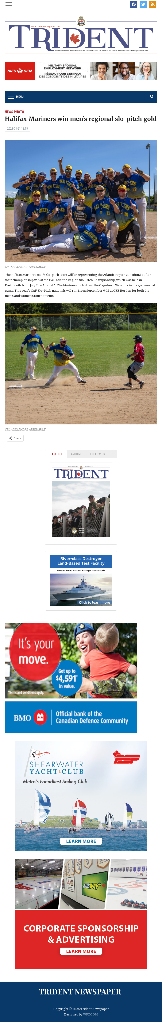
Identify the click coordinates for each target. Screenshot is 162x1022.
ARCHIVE (76, 454)
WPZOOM (90, 1014)
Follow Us (97, 454)
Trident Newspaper (80, 991)
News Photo (14, 112)
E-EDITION (56, 454)
